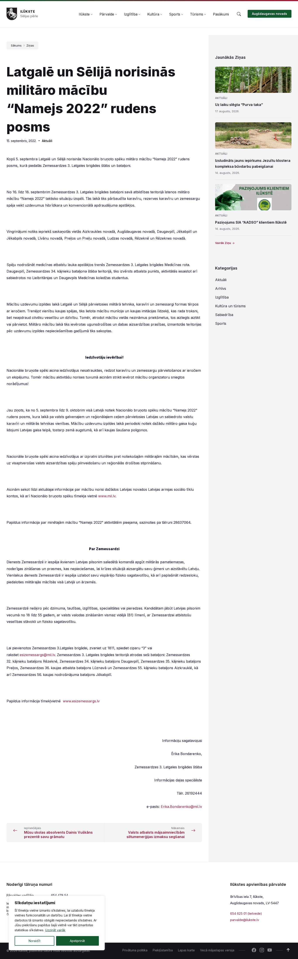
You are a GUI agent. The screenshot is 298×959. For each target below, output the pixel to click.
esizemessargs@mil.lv (37, 655)
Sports (220, 323)
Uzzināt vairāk (55, 930)
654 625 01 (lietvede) (246, 913)
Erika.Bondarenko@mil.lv (181, 806)
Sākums (16, 45)
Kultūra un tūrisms (230, 306)
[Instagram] (262, 950)
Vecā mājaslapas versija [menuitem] (217, 950)
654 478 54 (59, 895)
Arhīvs (220, 288)
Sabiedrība (224, 315)
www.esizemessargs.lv (81, 701)
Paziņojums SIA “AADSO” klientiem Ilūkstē (251, 222)
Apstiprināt (77, 941)
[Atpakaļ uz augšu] (288, 950)
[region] (57, 923)
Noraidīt (34, 941)
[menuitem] (84, 14)
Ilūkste (27, 11)
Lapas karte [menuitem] (186, 950)
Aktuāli (47, 141)
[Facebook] (254, 950)
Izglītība (222, 297)
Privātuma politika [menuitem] (134, 950)
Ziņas (30, 45)
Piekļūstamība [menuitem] (163, 950)
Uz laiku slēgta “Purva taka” (239, 104)
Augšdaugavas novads (269, 14)
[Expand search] (239, 14)
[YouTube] (269, 950)
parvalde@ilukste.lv (244, 920)
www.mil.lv (106, 496)
